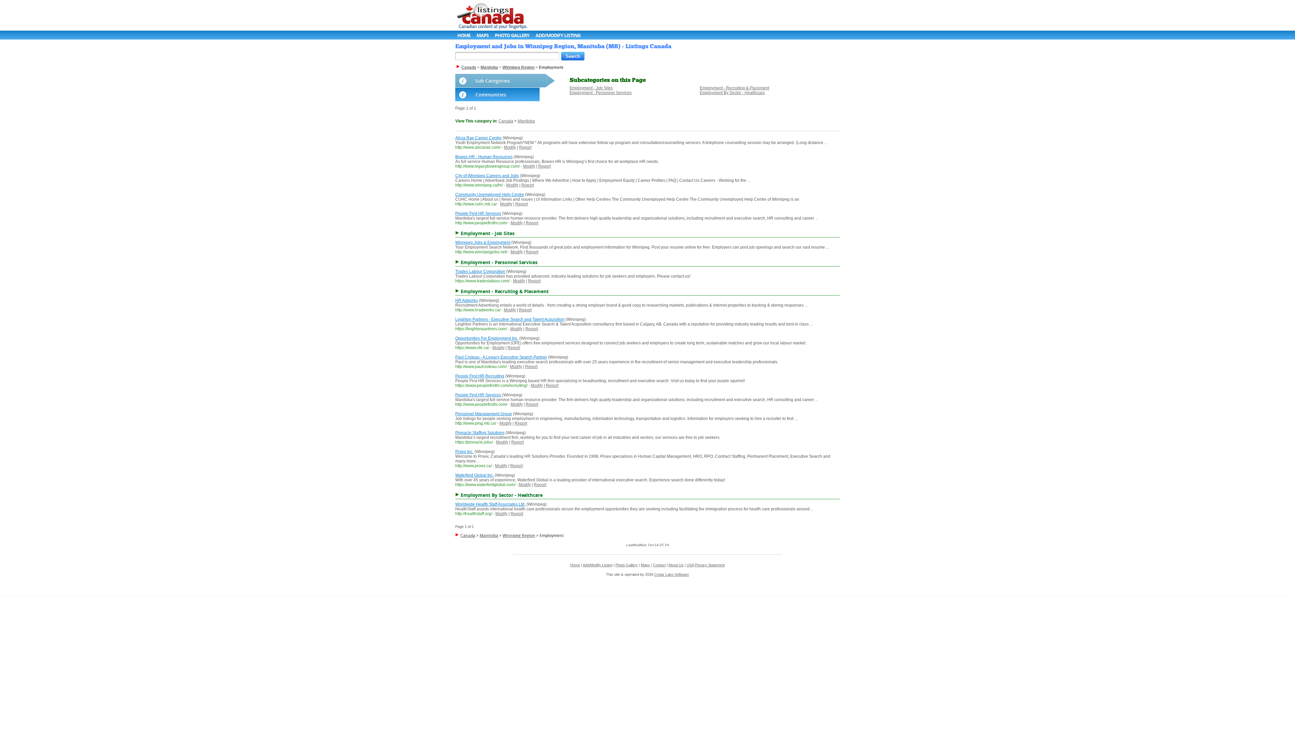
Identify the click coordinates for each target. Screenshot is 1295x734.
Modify (510, 147)
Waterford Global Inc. (474, 475)
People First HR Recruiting (479, 376)
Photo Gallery (512, 35)
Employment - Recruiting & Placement (734, 88)
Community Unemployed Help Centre (489, 194)
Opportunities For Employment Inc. (486, 338)
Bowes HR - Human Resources (484, 156)
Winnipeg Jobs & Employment (482, 242)
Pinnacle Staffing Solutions (480, 432)
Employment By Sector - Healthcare (732, 92)
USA (690, 565)
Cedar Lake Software (671, 574)
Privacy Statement (710, 565)
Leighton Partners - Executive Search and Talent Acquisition (510, 319)
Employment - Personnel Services (601, 92)
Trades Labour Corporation (480, 271)
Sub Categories (492, 81)
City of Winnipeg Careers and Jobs (487, 175)
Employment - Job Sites (591, 88)
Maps (483, 35)
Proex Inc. (464, 451)
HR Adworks (466, 300)
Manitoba (526, 121)
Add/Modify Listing (558, 35)
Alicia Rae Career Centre (478, 138)
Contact (659, 565)
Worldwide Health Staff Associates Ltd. (490, 504)
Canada (505, 121)
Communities (491, 94)
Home (463, 35)
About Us (676, 565)
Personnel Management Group (483, 414)
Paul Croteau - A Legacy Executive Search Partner (501, 357)
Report (525, 147)
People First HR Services (478, 213)
